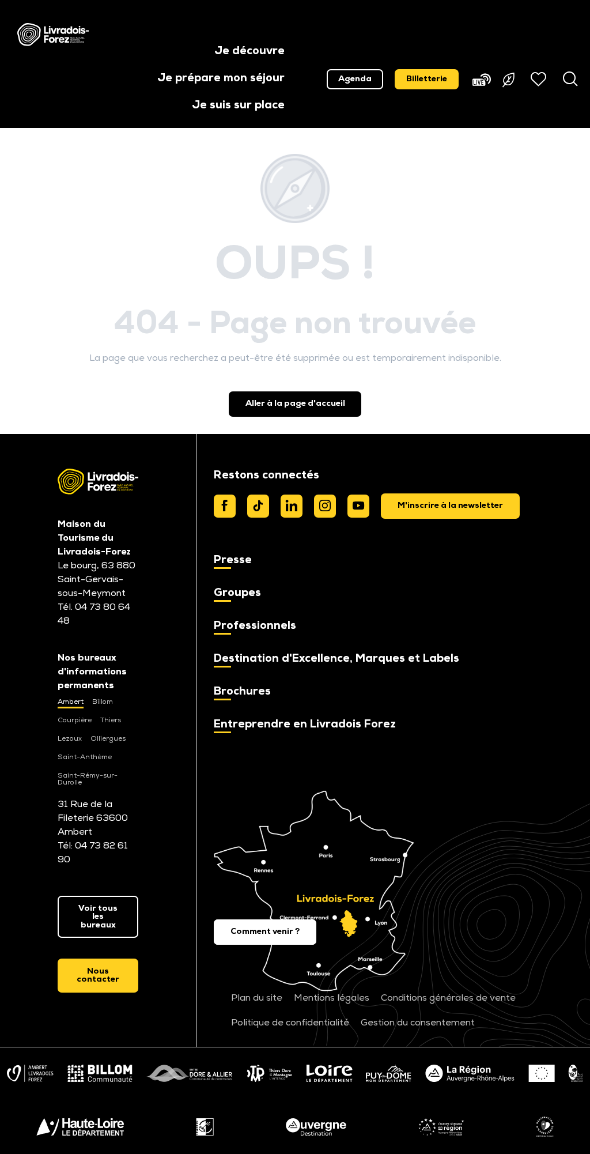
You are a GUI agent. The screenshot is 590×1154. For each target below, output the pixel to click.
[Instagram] (325, 506)
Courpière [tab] (75, 720)
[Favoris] (540, 79)
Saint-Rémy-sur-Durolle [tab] (88, 779)
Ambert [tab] (71, 702)
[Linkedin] (291, 506)
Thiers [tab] (110, 720)
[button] (249, 52)
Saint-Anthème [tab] (85, 757)
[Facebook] (225, 506)
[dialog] (450, 506)
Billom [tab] (102, 702)
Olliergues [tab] (108, 739)
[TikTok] (258, 506)
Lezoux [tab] (70, 739)
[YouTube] (358, 506)
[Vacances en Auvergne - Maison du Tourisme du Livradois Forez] (53, 34)
